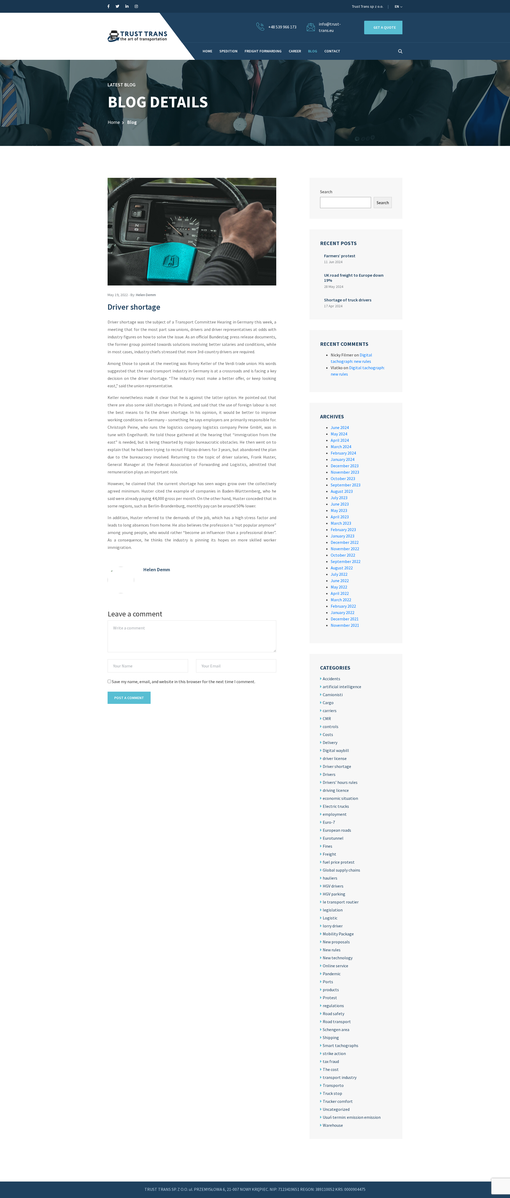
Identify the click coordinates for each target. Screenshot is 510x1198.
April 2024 (340, 440)
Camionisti (333, 694)
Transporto (333, 1085)
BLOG (312, 51)
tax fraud (331, 1061)
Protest (330, 997)
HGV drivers (333, 886)
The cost (331, 1069)
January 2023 (342, 536)
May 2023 (339, 510)
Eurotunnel (333, 838)
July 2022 (339, 574)
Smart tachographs (340, 1045)
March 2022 (341, 599)
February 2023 (343, 529)
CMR (327, 718)
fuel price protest (339, 862)
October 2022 (343, 555)
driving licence (336, 790)
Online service (335, 965)
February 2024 (343, 453)
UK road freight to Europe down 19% (354, 277)
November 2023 (345, 472)
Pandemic (332, 973)
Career (295, 51)
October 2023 (343, 478)
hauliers (330, 878)
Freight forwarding (263, 51)
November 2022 (345, 548)
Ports (328, 981)
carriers (330, 710)
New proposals (336, 941)
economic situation (340, 798)
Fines (327, 846)
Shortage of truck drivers (347, 299)
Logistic (330, 917)
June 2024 (340, 427)
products (331, 989)
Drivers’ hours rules (340, 782)
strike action (334, 1053)
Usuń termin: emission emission (352, 1117)
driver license (335, 758)
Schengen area (336, 1029)
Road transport (337, 1021)
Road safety (333, 1013)
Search (326, 191)
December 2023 (345, 465)
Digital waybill (336, 750)
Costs (328, 734)
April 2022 (340, 593)
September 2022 (345, 561)
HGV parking (334, 894)
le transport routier (341, 902)
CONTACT (332, 51)
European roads (337, 830)
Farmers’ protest (339, 255)
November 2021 (345, 625)
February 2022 (343, 606)
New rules (332, 949)
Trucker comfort (338, 1101)
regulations (333, 1005)
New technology (337, 957)
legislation (333, 910)
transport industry (339, 1077)
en (397, 6)
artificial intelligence (342, 686)
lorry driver (333, 925)
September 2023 (345, 484)
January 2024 (342, 459)
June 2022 (340, 580)
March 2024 (341, 446)
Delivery (330, 742)
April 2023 (340, 516)
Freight (329, 854)
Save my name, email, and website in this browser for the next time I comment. (183, 681)
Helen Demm (146, 294)
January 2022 (342, 612)
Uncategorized (336, 1109)
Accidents (331, 678)
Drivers (329, 774)
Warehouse (333, 1125)
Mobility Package (338, 933)
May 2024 (339, 433)
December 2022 (345, 542)
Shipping (331, 1037)
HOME (207, 51)
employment (335, 814)
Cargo (328, 702)
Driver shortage (337, 766)
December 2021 (345, 618)
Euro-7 (329, 822)
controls (330, 726)
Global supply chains (341, 870)
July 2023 (339, 497)
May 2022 (339, 587)
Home (114, 122)
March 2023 (341, 523)
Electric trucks (336, 806)
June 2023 (340, 504)
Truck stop (332, 1093)
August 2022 (342, 567)
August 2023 (342, 491)
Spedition (228, 51)
